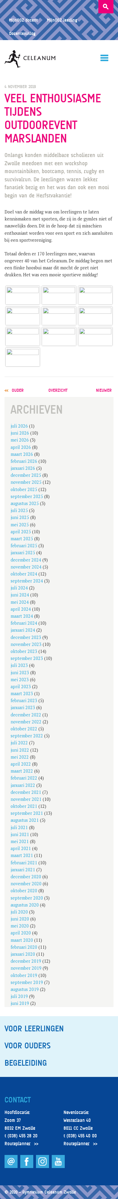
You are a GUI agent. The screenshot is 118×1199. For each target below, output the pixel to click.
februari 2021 (24, 863)
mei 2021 (20, 841)
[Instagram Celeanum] (43, 1166)
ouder (18, 390)
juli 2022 (19, 743)
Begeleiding (26, 1062)
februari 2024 (24, 623)
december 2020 (26, 877)
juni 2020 (20, 919)
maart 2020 (22, 940)
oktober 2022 (24, 729)
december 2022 (26, 715)
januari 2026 (23, 468)
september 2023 (27, 658)
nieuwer (104, 390)
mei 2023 (20, 679)
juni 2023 (20, 672)
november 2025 (26, 482)
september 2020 (27, 898)
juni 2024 (20, 595)
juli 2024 (19, 588)
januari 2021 (23, 870)
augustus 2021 (25, 820)
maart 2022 (22, 771)
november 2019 (26, 968)
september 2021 (27, 813)
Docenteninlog (22, 33)
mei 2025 (20, 525)
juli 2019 (19, 996)
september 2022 (27, 736)
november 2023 (26, 644)
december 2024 (26, 560)
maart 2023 (22, 693)
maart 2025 (22, 538)
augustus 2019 (25, 989)
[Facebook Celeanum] (27, 1166)
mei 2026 (20, 440)
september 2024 (27, 581)
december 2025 (26, 475)
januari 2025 (23, 552)
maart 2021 (22, 855)
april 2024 (21, 609)
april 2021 (21, 848)
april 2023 (21, 686)
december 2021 (26, 792)
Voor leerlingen (34, 1028)
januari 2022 (23, 785)
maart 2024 (22, 616)
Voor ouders (28, 1045)
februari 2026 (24, 461)
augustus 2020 (25, 905)
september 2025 (27, 496)
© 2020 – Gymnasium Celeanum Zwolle (40, 1191)
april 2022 (21, 764)
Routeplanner (18, 1143)
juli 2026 (19, 426)
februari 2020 (24, 947)
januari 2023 (23, 707)
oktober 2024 (24, 574)
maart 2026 (22, 454)
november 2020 (26, 883)
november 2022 (26, 722)
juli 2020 (19, 912)
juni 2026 (20, 433)
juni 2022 (20, 750)
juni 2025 (20, 517)
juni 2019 (20, 1003)
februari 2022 (24, 778)
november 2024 (26, 567)
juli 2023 (19, 665)
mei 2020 (20, 926)
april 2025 (21, 532)
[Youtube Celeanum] (58, 1166)
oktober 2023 (24, 651)
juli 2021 (19, 827)
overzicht (57, 390)
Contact (18, 1100)
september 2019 (27, 982)
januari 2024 (23, 630)
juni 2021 (20, 834)
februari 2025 (24, 545)
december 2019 (26, 961)
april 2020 (21, 933)
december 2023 (26, 637)
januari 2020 (23, 954)
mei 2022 (20, 757)
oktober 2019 (24, 975)
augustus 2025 (25, 503)
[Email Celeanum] (12, 1166)
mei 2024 (20, 602)
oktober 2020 (24, 890)
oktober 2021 (24, 806)
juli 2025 (19, 510)
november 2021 (26, 799)
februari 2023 (24, 700)
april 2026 (21, 447)
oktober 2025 (24, 489)
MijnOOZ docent (23, 19)
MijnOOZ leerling (62, 19)
